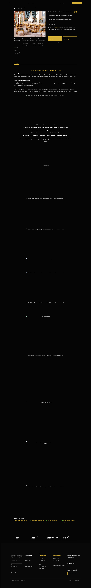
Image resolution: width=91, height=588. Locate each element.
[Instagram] (12, 572)
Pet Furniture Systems (28, 564)
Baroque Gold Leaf (28, 560)
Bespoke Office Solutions (29, 566)
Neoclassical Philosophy (29, 557)
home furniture (57, 27)
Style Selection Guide (28, 555)
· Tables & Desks (41, 558)
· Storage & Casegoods (42, 560)
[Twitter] (16, 8)
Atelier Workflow (14, 568)
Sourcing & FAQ (70, 559)
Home (49, 11)
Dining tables (58, 11)
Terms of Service (77, 580)
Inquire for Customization (71, 560)
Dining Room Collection (43, 564)
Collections (41, 3)
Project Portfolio (14, 569)
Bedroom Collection (42, 566)
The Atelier (55, 3)
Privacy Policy (70, 580)
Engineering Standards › (57, 555)
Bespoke (33, 3)
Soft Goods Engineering (57, 562)
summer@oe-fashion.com (72, 570)
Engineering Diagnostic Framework (59, 565)
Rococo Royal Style (28, 558)
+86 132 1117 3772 (71, 567)
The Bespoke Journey (70, 557)
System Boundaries (56, 563)
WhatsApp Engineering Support (72, 569)
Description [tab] (16, 63)
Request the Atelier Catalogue (68, 39)
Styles (48, 3)
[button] (44, 13)
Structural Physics (56, 560)
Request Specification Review (74, 573)
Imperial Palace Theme (29, 563)
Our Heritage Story (14, 564)
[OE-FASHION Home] (14, 3)
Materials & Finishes (56, 558)
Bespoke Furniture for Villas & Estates (73, 555)
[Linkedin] (21, 8)
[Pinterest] (18, 8)
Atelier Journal (41, 568)
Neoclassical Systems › (43, 555)
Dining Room (53, 11)
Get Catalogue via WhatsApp (53, 39)
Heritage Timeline (14, 566)
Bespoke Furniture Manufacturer (16, 562)
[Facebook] (14, 8)
